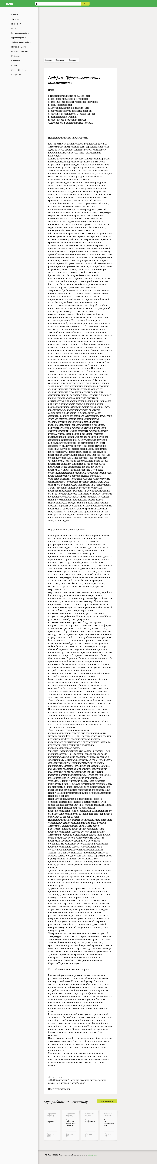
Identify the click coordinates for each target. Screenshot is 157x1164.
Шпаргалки (16, 74)
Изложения (16, 24)
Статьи (14, 65)
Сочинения (16, 61)
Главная (48, 60)
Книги (13, 28)
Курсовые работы (19, 38)
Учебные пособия (19, 70)
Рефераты (15, 56)
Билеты (14, 15)
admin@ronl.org (93, 1155)
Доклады (15, 19)
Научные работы (18, 47)
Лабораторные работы (21, 42)
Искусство (72, 60)
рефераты (60, 60)
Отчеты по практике (19, 51)
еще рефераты (107, 1101)
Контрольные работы (20, 33)
